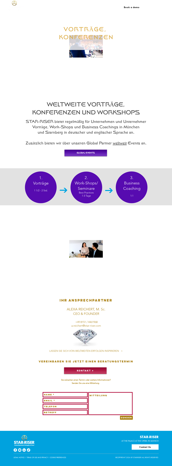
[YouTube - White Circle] (19, 450)
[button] (47, 7)
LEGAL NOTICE (19, 457)
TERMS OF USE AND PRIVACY (37, 457)
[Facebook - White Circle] (15, 450)
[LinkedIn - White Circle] (24, 450)
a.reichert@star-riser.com (86, 325)
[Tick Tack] (28, 450)
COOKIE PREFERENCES (58, 457)
